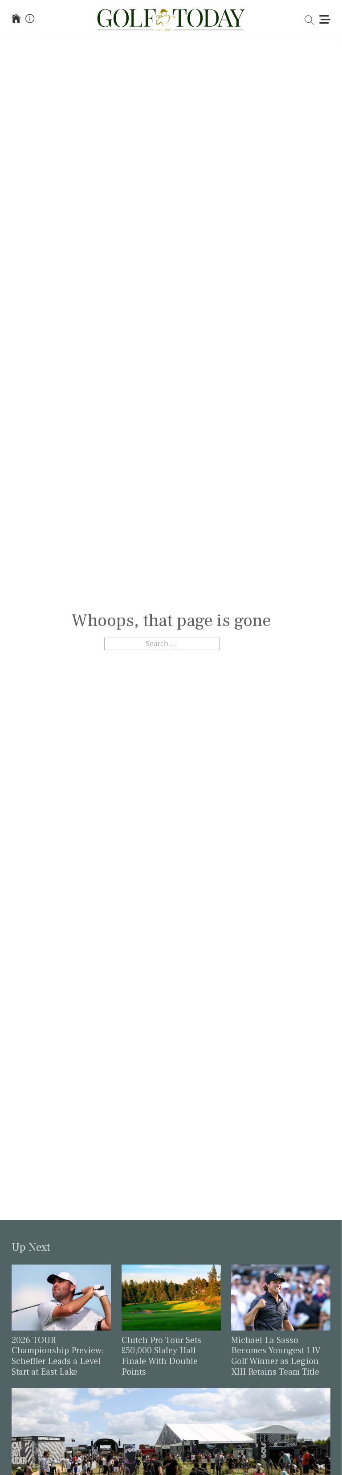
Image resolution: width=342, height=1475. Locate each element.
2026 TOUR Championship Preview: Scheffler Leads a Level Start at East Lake (58, 1356)
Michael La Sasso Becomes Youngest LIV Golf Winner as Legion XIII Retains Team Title (276, 1356)
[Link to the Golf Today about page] (29, 19)
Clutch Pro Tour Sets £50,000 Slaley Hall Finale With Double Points (161, 1356)
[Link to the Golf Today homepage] (16, 19)
